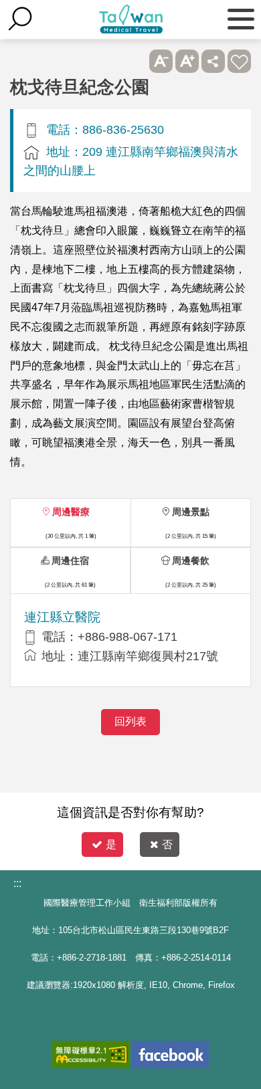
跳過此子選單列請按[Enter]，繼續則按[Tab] (135, 61)
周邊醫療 (71, 511)
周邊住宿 (70, 560)
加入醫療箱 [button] (239, 61)
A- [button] (161, 61)
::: (17, 883)
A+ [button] (187, 61)
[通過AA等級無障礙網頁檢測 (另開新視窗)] (90, 1054)
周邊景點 (190, 511)
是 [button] (111, 844)
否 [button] (167, 844)
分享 (213, 61)
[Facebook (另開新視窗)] (170, 1054)
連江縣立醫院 (62, 617)
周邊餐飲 (190, 560)
